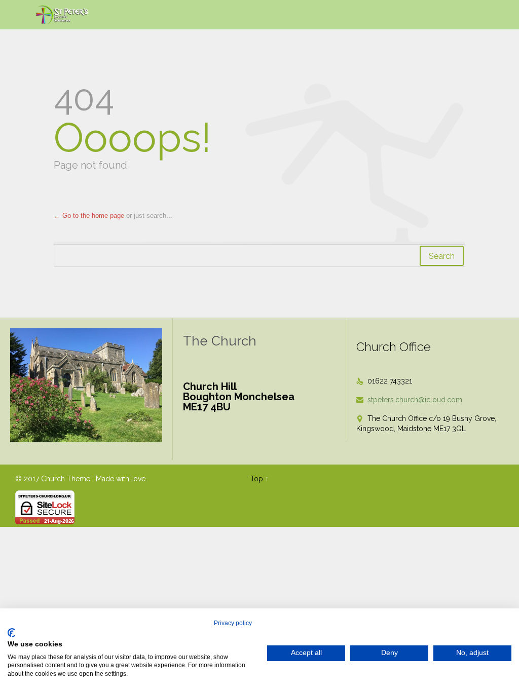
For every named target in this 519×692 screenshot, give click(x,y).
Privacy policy (233, 623)
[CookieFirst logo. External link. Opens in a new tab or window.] (11, 632)
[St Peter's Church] (62, 14)
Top (256, 479)
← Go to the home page (89, 215)
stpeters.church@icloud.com (409, 400)
